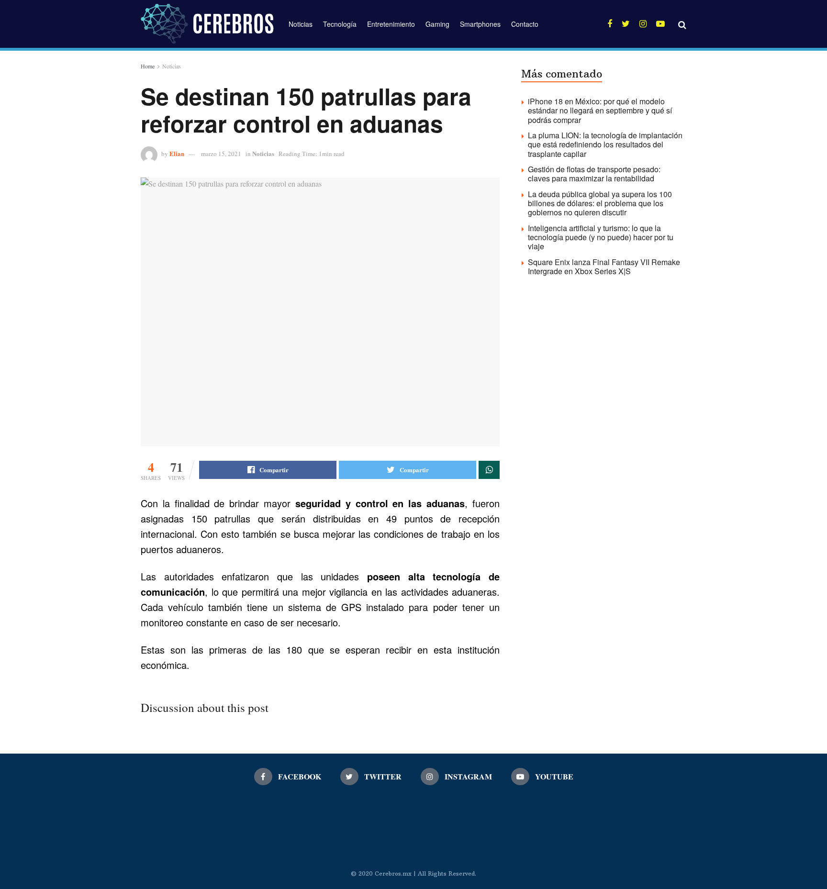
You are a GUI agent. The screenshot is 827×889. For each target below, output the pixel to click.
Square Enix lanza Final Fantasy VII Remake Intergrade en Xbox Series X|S (604, 266)
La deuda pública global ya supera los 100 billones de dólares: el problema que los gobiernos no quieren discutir (600, 203)
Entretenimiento (391, 24)
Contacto (524, 24)
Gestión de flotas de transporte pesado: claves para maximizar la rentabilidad (594, 174)
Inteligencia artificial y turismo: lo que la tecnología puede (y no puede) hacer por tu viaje (600, 237)
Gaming (437, 24)
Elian (176, 153)
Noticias (301, 24)
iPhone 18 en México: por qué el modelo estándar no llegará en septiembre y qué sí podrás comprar (600, 110)
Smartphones (480, 24)
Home (148, 66)
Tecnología (340, 24)
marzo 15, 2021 (221, 153)
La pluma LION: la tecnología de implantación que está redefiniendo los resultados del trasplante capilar (605, 144)
